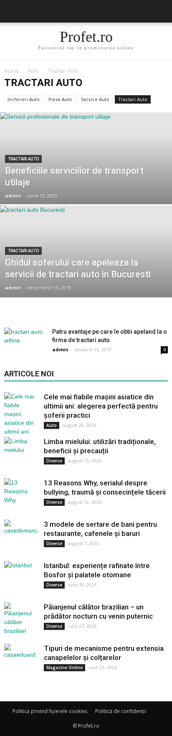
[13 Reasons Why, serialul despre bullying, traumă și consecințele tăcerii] (21, 495)
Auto (51, 425)
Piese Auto (60, 99)
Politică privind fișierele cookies (50, 711)
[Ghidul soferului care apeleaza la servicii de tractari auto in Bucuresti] (86, 280)
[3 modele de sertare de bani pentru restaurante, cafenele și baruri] (21, 536)
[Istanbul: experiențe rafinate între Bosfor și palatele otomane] (21, 577)
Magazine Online (64, 667)
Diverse (54, 461)
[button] (160, 11)
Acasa (11, 70)
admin (13, 196)
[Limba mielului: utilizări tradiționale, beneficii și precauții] (21, 453)
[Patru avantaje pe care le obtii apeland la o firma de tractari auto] (25, 341)
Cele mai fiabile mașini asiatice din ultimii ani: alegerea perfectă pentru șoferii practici (101, 406)
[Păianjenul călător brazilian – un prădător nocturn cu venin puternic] (21, 619)
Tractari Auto (132, 99)
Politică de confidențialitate (127, 711)
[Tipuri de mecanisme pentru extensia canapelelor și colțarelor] (21, 660)
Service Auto (95, 99)
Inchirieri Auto (24, 99)
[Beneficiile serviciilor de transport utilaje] (86, 186)
